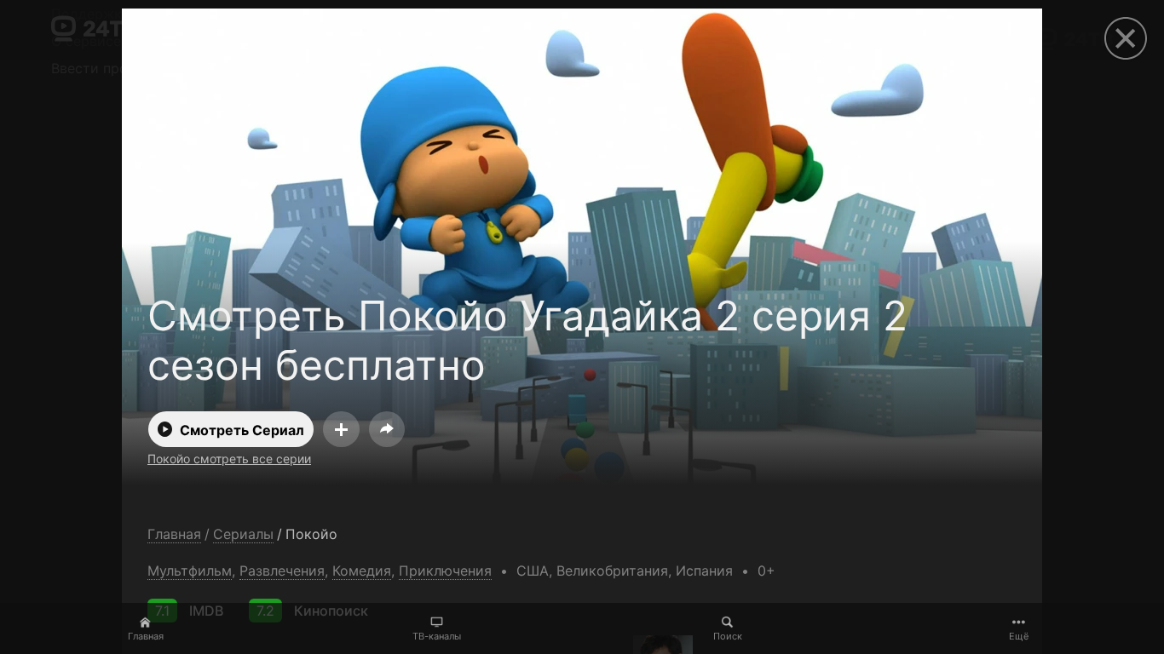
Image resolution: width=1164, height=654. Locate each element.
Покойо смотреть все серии (229, 458)
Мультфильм (189, 570)
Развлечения (282, 570)
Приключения (445, 570)
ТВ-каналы (436, 636)
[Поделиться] (387, 429)
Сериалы (243, 534)
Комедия (361, 570)
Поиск (727, 636)
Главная (146, 636)
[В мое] (341, 429)
